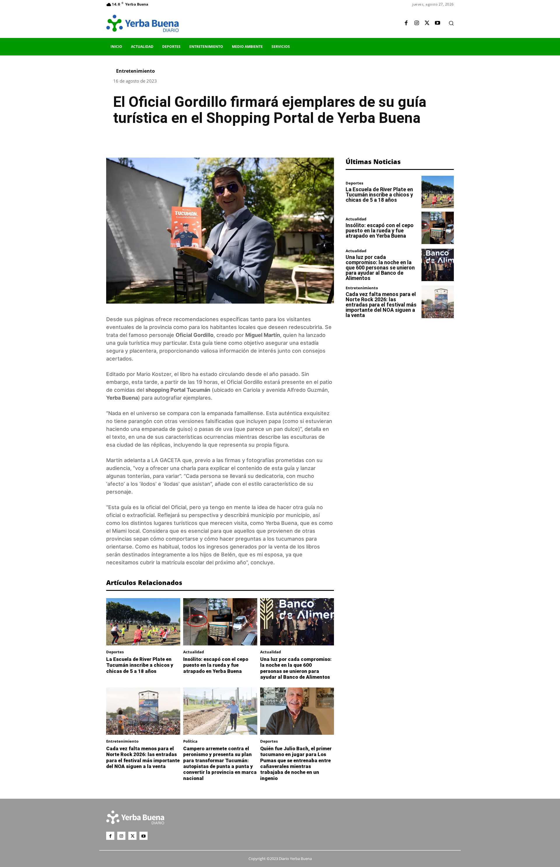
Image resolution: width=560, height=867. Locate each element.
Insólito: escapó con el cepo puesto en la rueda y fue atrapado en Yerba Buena (215, 665)
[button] (451, 23)
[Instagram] (416, 23)
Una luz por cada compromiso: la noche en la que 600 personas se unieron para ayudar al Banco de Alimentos (296, 668)
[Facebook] (406, 23)
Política (190, 741)
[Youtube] (437, 23)
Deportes (115, 652)
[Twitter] (427, 23)
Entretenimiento (135, 71)
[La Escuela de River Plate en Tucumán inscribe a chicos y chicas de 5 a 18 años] (143, 621)
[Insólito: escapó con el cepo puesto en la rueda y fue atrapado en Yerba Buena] (220, 621)
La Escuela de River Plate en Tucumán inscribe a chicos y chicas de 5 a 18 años (139, 665)
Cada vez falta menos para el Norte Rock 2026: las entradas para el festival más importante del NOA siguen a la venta (143, 757)
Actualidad (193, 652)
